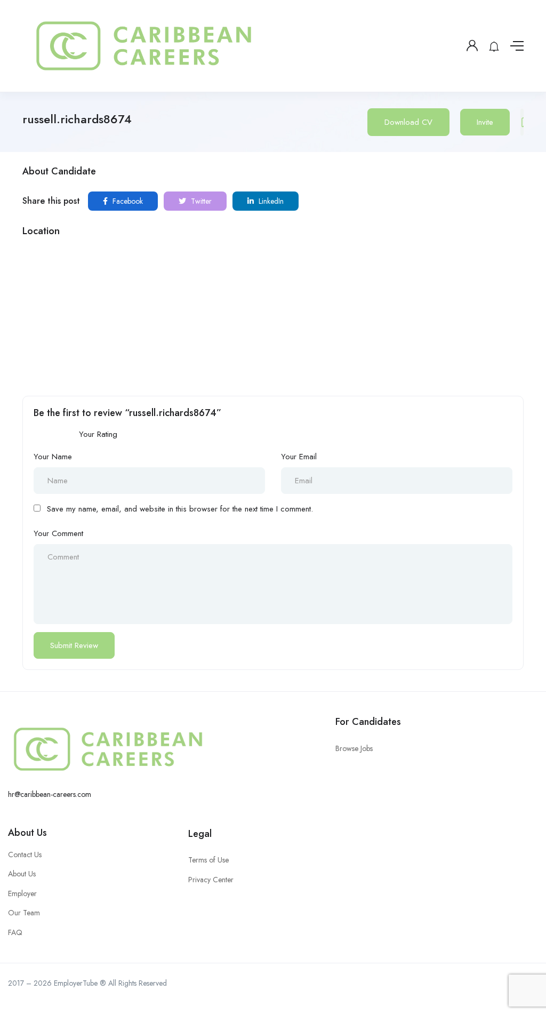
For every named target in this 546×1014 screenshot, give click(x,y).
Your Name (53, 456)
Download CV (408, 122)
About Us (27, 833)
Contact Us (25, 854)
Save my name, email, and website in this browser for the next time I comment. (180, 509)
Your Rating (98, 434)
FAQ (15, 932)
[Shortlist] (522, 122)
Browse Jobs (354, 748)
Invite (485, 122)
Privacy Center (211, 879)
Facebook (126, 201)
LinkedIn (270, 201)
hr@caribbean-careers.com (49, 794)
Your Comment (58, 533)
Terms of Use (208, 860)
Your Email (299, 456)
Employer (22, 893)
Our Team (24, 912)
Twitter (200, 201)
